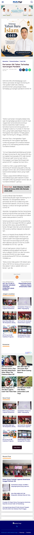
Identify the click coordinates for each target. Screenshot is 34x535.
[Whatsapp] (29, 70)
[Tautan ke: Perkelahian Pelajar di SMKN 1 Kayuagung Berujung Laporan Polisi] (6, 487)
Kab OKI (4, 70)
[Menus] (2, 2)
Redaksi (28, 532)
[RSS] (17, 277)
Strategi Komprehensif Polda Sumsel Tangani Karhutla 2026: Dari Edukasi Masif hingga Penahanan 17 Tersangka (16, 508)
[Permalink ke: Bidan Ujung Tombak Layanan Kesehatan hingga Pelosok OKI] (9, 301)
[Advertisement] (17, 103)
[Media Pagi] (17, 2)
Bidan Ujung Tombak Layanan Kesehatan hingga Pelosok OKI (8, 307)
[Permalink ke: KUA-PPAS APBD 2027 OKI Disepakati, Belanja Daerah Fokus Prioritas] (9, 315)
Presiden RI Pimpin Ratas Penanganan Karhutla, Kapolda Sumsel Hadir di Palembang (16, 502)
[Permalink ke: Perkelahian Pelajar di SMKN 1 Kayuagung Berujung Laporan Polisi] (24, 301)
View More (17, 447)
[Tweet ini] (23, 70)
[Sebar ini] (20, 70)
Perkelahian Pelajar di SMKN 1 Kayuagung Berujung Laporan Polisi (24, 307)
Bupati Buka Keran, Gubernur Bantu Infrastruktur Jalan (25, 284)
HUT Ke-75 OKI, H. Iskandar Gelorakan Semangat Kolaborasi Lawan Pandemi (9, 286)
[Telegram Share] (26, 70)
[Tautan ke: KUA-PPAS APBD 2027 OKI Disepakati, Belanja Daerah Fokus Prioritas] (6, 496)
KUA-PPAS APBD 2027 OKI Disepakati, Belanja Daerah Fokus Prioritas (9, 321)
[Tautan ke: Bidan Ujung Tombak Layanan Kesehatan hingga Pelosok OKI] (17, 468)
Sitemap (21, 532)
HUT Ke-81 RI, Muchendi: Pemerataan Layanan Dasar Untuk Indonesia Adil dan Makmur (24, 321)
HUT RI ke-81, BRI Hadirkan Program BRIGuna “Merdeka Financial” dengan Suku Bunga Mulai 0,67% (9, 335)
